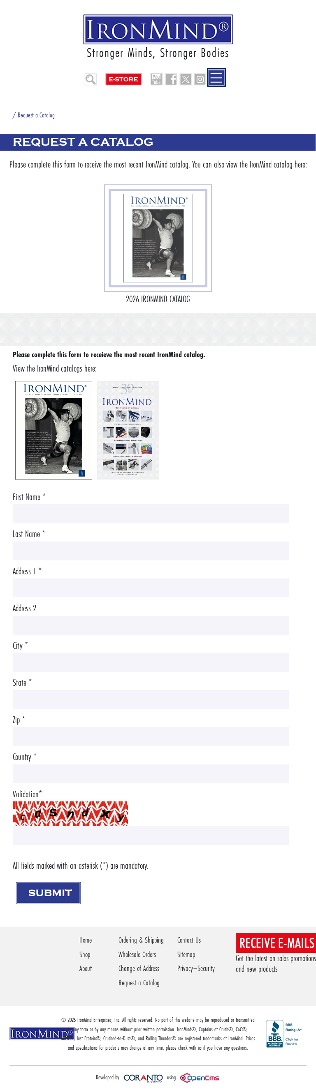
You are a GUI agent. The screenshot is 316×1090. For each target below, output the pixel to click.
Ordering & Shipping (141, 940)
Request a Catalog (139, 982)
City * (20, 645)
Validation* (27, 794)
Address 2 (24, 608)
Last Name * (29, 533)
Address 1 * (27, 571)
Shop (84, 954)
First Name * (29, 497)
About (85, 968)
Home (85, 940)
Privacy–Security (196, 968)
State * (22, 682)
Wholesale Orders (137, 954)
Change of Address (138, 968)
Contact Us (189, 940)
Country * (25, 756)
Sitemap (186, 954)
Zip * (19, 719)
